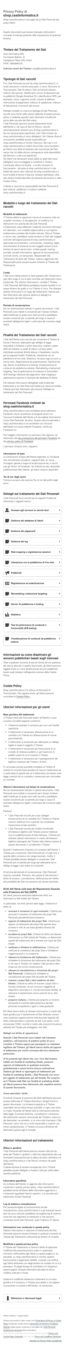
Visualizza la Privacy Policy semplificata (46, 1341)
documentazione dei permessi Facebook (37, 438)
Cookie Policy (23, 696)
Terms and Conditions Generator (47, 1336)
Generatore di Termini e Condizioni (44, 1323)
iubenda (6, 1326)
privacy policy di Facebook (20, 441)
